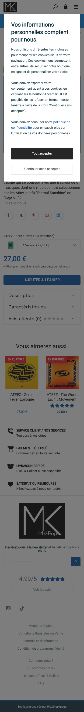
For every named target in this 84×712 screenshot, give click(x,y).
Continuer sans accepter (42, 169)
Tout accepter (42, 153)
